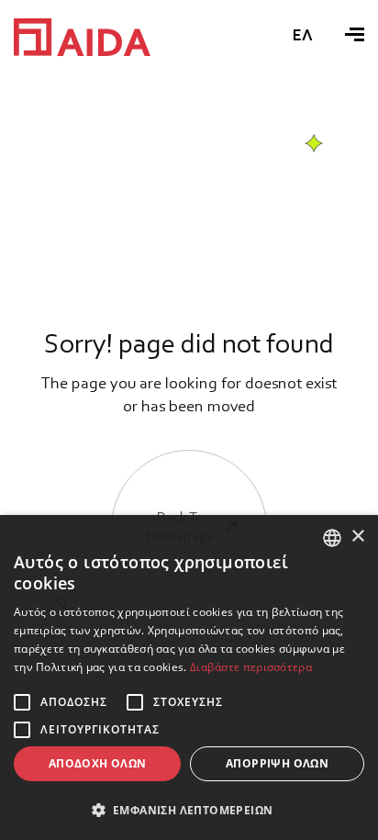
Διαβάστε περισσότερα (251, 667)
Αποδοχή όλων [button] (98, 763)
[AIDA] (82, 37)
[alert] (189, 677)
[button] (189, 810)
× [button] (357, 536)
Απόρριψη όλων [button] (277, 763)
